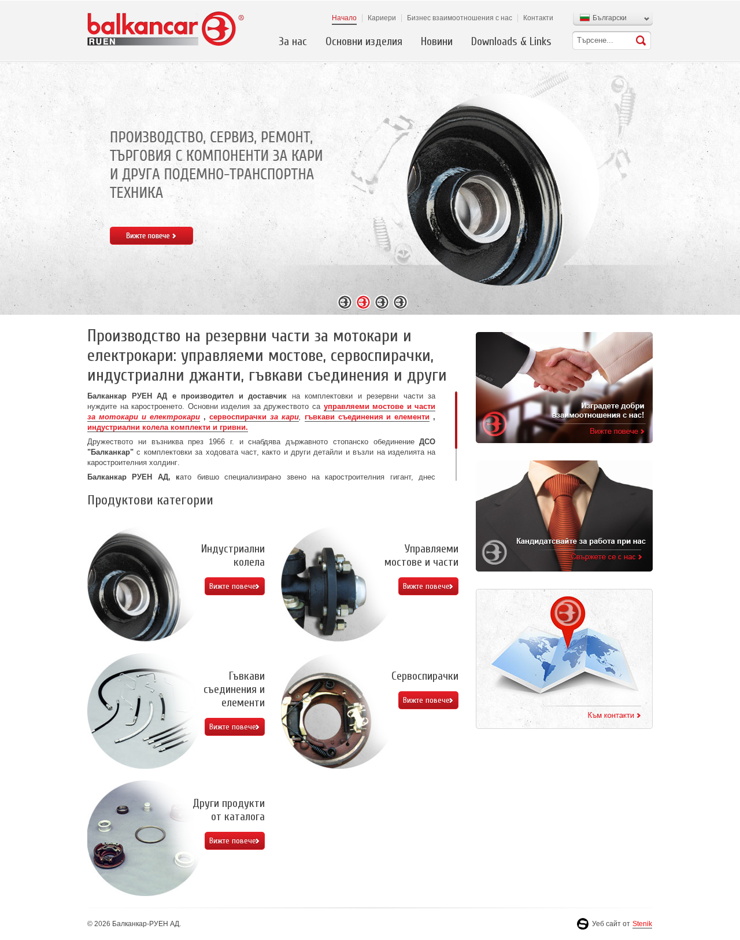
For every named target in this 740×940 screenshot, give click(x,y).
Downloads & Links (511, 41)
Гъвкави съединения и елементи (234, 689)
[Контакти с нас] (564, 659)
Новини (437, 41)
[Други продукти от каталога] (145, 838)
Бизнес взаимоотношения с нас (459, 18)
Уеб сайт (606, 924)
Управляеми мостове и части (421, 555)
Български (610, 18)
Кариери (382, 18)
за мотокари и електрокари (143, 416)
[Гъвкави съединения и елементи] (145, 711)
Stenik (642, 924)
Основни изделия (363, 41)
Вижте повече (232, 586)
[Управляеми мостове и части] (339, 584)
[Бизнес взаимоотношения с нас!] (564, 387)
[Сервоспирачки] (339, 711)
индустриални (114, 427)
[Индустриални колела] (145, 584)
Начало (344, 18)
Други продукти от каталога (229, 810)
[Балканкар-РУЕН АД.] (166, 28)
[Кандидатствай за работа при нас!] (564, 516)
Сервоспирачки (424, 676)
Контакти (538, 18)
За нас (293, 41)
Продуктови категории (150, 500)
